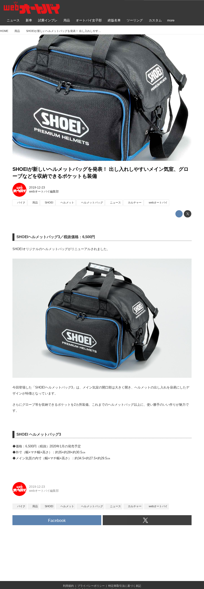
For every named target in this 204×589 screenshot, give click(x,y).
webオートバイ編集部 (44, 191)
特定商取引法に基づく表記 (124, 585)
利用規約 (68, 585)
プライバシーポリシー (91, 585)
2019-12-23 (37, 187)
